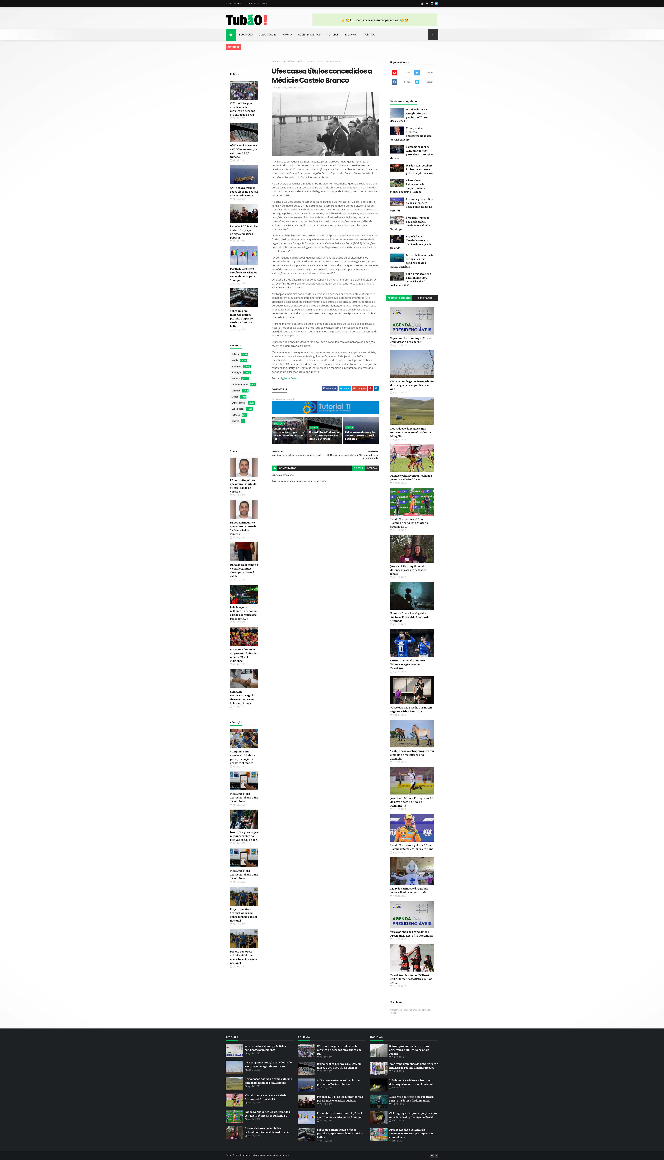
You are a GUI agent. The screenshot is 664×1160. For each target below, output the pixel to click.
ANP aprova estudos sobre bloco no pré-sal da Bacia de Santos (244, 191)
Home (229, 3)
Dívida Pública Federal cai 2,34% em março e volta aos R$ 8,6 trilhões (324, 435)
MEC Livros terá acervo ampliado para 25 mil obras (244, 797)
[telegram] (436, 3)
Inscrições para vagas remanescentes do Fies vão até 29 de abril (244, 836)
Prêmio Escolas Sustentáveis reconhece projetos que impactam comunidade (411, 1133)
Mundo (287, 34)
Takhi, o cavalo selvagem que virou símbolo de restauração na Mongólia (412, 755)
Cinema (235, 421)
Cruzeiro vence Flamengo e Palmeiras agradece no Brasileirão (407, 664)
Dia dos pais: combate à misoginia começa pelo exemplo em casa (419, 169)
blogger (358, 468)
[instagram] (432, 3)
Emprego (236, 391)
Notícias (332, 34)
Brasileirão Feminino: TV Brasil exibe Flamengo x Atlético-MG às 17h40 (411, 979)
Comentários (425, 298)
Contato (263, 3)
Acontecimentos (309, 34)
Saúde (235, 360)
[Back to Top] (436, 1156)
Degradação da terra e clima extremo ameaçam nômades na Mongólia (410, 432)
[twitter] (427, 3)
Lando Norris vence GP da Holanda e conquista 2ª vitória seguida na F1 (409, 523)
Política (369, 34)
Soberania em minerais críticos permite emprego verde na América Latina (241, 318)
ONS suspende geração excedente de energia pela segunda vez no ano (412, 385)
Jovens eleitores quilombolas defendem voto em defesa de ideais (408, 570)
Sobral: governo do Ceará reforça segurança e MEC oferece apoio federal (410, 1050)
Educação (246, 34)
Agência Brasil (289, 378)
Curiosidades (268, 34)
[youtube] (422, 3)
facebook (371, 468)
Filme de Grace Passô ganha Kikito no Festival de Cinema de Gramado (409, 617)
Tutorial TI (250, 3)
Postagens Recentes (399, 298)
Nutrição (236, 415)
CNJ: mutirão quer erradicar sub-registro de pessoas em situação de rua (288, 434)
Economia (351, 34)
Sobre (237, 3)
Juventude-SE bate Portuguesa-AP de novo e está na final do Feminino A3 (411, 802)
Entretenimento (239, 403)
